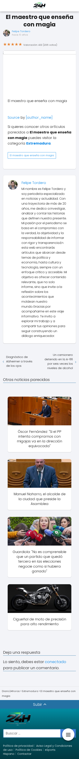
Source (14, 117)
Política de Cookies (29, 750)
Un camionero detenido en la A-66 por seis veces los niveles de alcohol (58, 361)
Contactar (24, 754)
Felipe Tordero (21, 31)
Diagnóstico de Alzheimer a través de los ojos (19, 361)
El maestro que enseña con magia (32, 155)
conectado (55, 661)
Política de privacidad (18, 746)
